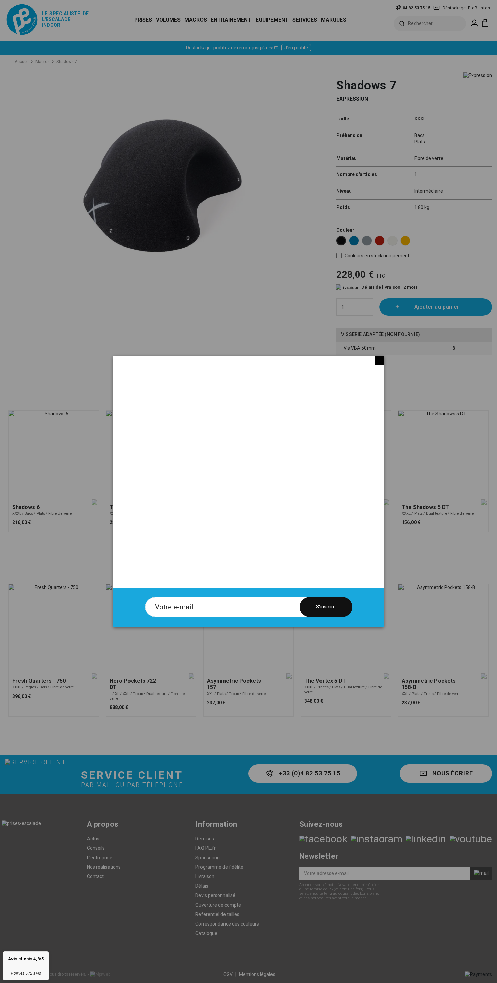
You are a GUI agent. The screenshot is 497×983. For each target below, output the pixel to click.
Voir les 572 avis (26, 973)
